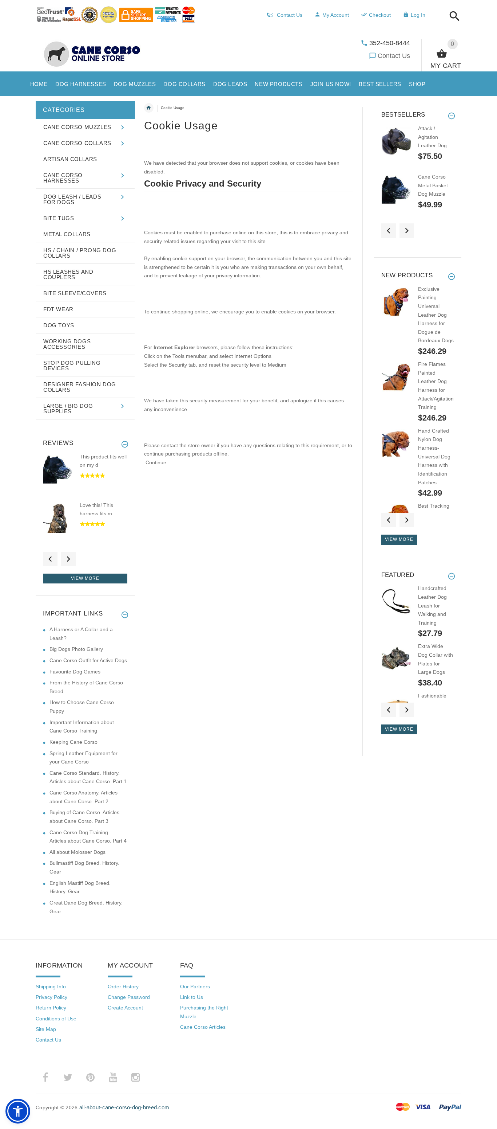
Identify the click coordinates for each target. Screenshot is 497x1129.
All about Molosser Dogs (77, 852)
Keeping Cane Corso (73, 742)
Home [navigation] (149, 108)
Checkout (380, 15)
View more (85, 578)
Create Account (125, 1008)
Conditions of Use (56, 1018)
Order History (123, 986)
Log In (418, 15)
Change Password (129, 997)
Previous (50, 559)
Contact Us (394, 55)
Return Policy (51, 1008)
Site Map (46, 1029)
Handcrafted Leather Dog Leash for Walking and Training (432, 605)
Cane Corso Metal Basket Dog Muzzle (433, 185)
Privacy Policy (51, 997)
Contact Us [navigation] (289, 15)
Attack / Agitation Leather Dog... (434, 136)
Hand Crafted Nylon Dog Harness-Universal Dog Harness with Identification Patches (434, 456)
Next (68, 559)
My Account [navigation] (335, 15)
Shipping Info (51, 986)
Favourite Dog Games (74, 672)
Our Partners (195, 986)
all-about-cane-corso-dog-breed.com (124, 1107)
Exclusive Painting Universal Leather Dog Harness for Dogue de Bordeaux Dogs (436, 315)
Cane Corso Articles (203, 1027)
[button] (452, 16)
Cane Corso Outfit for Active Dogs (88, 660)
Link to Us (191, 997)
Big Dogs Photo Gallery (76, 649)
